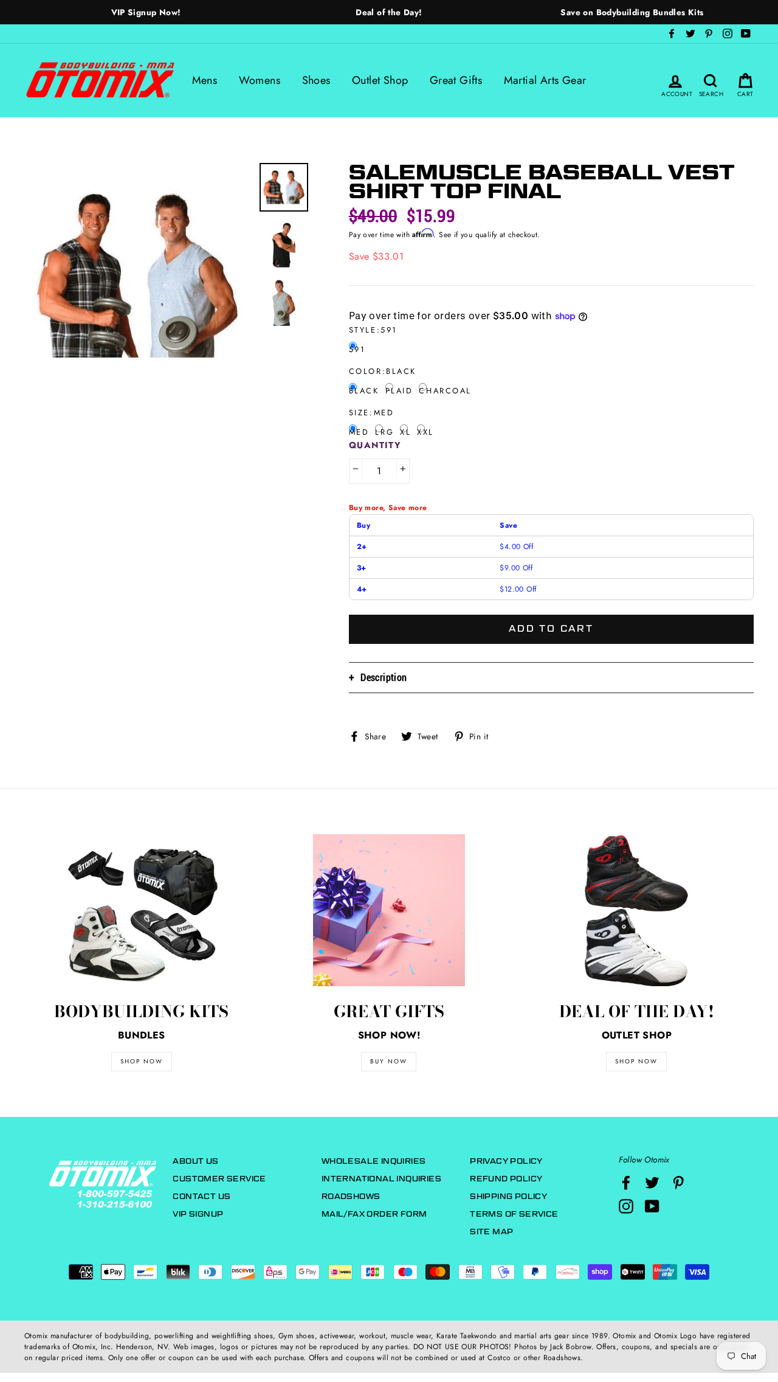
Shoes (316, 80)
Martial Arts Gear (545, 80)
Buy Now (388, 1061)
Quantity (375, 445)
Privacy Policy (506, 1161)
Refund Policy (506, 1178)
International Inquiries (381, 1178)
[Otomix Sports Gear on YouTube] (652, 1206)
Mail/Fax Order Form (374, 1213)
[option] (145, 12)
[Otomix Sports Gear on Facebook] (626, 1182)
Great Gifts (456, 80)
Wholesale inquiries (374, 1161)
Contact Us (201, 1196)
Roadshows (351, 1196)
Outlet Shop (380, 80)
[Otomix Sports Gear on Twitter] (652, 1182)
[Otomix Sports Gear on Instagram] (626, 1206)
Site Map (491, 1231)
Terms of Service (514, 1213)
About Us (195, 1161)
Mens (205, 80)
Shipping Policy (508, 1196)
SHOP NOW (141, 1061)
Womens (259, 80)
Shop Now (636, 1061)
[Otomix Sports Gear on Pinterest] (678, 1182)
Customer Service (219, 1178)
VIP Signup (198, 1213)
